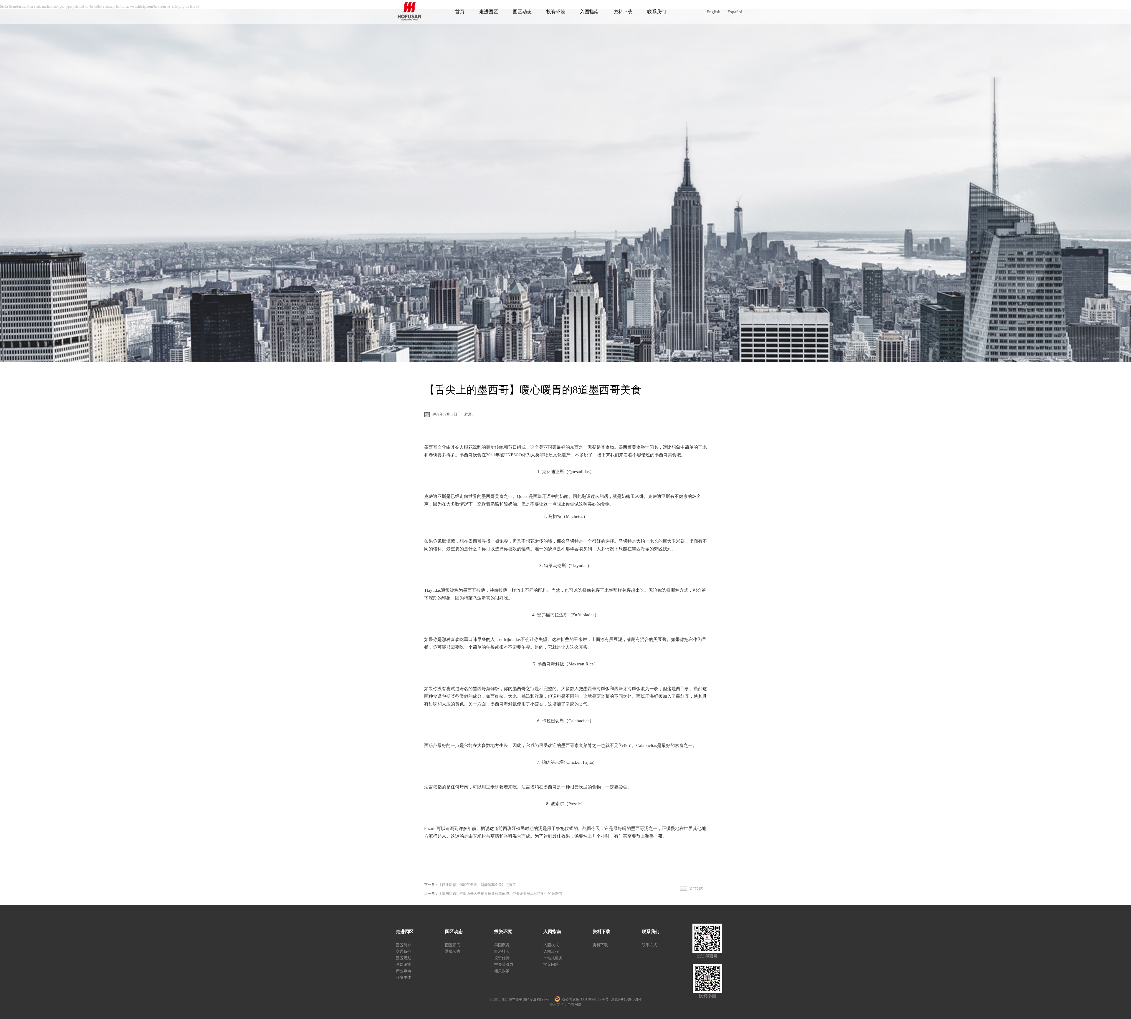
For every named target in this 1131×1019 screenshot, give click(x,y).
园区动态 (522, 11)
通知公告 (452, 951)
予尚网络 (574, 1005)
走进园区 (488, 11)
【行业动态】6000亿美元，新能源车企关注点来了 (477, 885)
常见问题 (551, 964)
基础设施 (403, 964)
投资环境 (555, 11)
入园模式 (551, 945)
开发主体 (403, 977)
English (713, 11)
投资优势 (502, 958)
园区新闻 (452, 945)
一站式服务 (553, 958)
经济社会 (502, 951)
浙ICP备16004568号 (626, 1000)
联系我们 (656, 11)
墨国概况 (502, 945)
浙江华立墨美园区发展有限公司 (527, 1000)
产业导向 (403, 971)
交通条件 (403, 951)
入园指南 (589, 11)
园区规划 (403, 958)
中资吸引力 (503, 964)
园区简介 (403, 945)
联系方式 (649, 945)
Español (734, 11)
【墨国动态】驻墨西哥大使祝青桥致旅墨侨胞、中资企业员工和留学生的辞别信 (500, 894)
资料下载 (623, 11)
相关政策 (502, 971)
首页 (459, 11)
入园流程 (551, 951)
